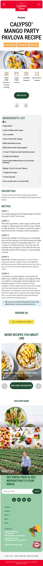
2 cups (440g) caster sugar (12, 130)
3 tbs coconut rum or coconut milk (15, 181)
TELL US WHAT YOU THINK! (21, 322)
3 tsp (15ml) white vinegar (12, 139)
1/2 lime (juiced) (8, 177)
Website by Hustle (21, 563)
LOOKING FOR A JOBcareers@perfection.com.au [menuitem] (15, 539)
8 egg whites (7, 126)
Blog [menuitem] (6, 519)
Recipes (21, 17)
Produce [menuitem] (7, 507)
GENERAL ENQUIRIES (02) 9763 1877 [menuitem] (11, 532)
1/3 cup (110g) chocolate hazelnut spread (18, 152)
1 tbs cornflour (8, 135)
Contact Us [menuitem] (8, 529)
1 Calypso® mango (9, 172)
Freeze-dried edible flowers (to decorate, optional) (18, 161)
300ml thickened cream (11, 143)
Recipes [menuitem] (7, 511)
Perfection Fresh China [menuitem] (13, 545)
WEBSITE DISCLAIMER (32, 556)
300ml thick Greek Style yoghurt (14, 148)
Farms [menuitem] (6, 515)
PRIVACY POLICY (9, 556)
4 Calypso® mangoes (10, 156)
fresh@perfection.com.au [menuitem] (14, 535)
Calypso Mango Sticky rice (20, 373)
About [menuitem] (6, 523)
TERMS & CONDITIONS (20, 556)
